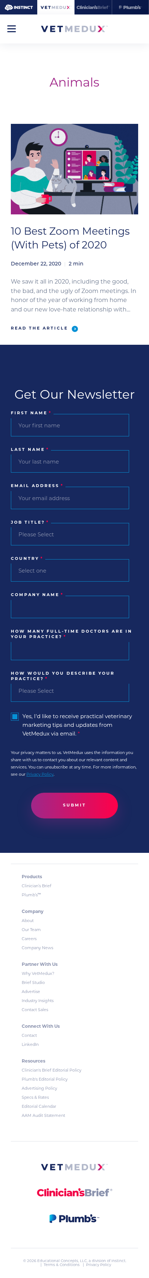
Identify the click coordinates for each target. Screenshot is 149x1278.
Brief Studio (33, 983)
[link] (74, 1168)
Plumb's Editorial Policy (45, 1080)
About (28, 921)
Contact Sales (35, 1010)
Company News (37, 948)
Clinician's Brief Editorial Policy (51, 1071)
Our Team (31, 930)
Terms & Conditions (62, 1265)
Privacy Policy (40, 775)
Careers (29, 939)
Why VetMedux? (38, 974)
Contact (29, 1036)
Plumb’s (31, 895)
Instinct (118, 1261)
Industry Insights (38, 1001)
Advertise (31, 992)
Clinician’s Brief (36, 886)
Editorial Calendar (39, 1107)
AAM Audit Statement (43, 1116)
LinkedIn (30, 1045)
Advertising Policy (39, 1089)
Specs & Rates (35, 1098)
